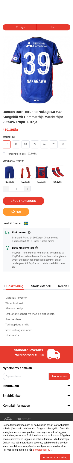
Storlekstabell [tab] (41, 286)
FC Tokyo (19, 27)
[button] (6, 188)
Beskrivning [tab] (15, 286)
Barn (53, 27)
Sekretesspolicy (41, 450)
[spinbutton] (16, 189)
